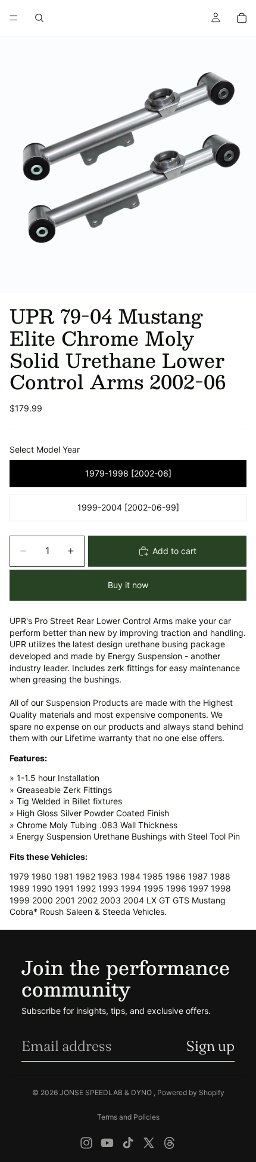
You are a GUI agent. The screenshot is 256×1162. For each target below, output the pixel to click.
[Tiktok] (128, 1143)
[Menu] (13, 18)
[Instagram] (86, 1143)
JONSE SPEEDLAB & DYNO (107, 1092)
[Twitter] (149, 1143)
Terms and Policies (128, 1116)
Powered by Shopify (190, 1092)
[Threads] (170, 1143)
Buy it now (128, 585)
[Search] (39, 18)
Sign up (210, 1046)
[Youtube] (107, 1143)
